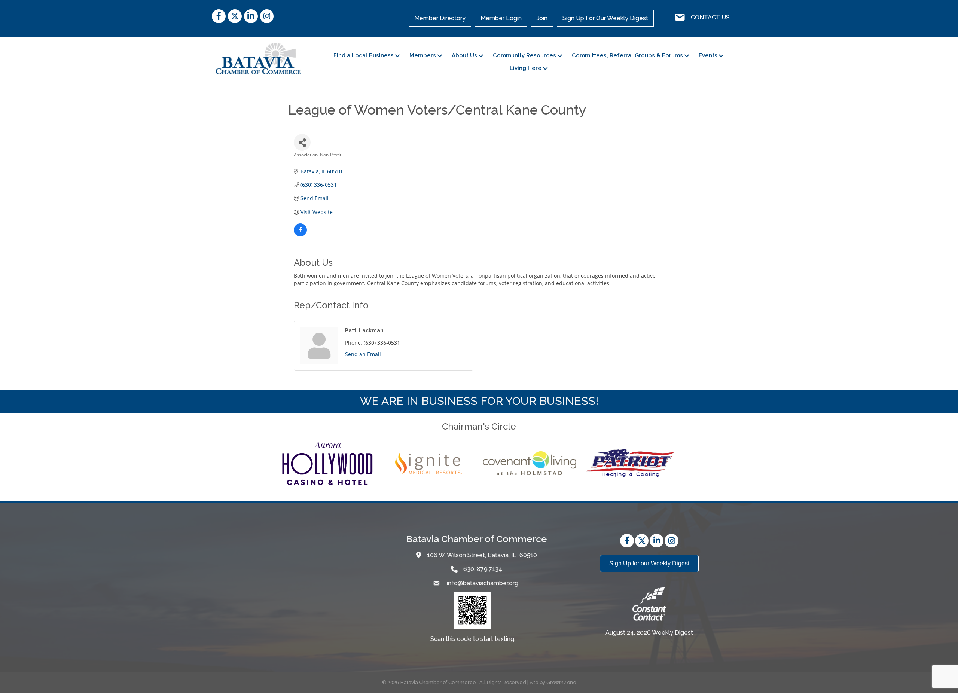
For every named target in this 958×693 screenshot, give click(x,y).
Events (708, 55)
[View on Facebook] (300, 234)
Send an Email (363, 354)
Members (422, 55)
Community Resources (524, 55)
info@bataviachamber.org (481, 583)
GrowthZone (561, 682)
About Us (464, 55)
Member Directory (440, 18)
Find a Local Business (363, 55)
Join (542, 18)
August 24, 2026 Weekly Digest (649, 632)
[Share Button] (302, 142)
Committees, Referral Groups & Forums (627, 55)
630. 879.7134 (482, 569)
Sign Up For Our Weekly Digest (605, 18)
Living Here (525, 68)
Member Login (501, 18)
